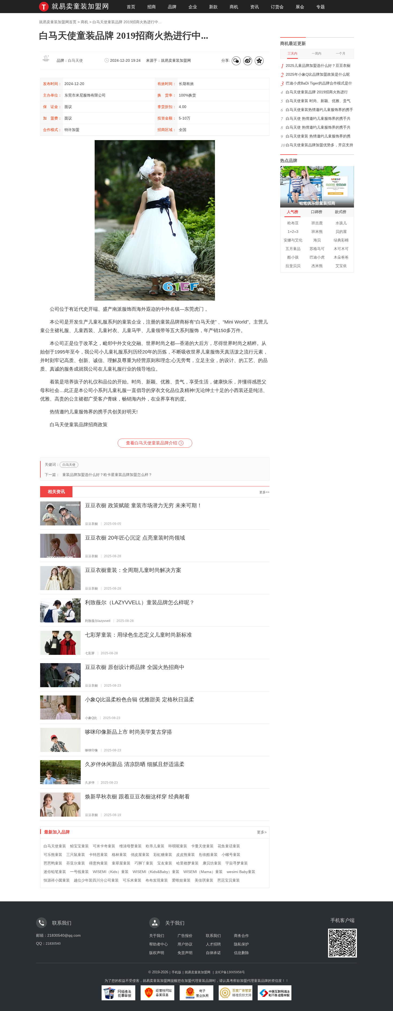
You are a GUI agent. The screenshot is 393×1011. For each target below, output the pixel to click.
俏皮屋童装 (140, 854)
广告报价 (185, 935)
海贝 (317, 240)
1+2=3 (293, 231)
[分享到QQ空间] (259, 61)
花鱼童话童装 (229, 846)
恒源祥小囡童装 (57, 880)
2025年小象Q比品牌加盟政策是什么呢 (318, 74)
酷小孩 (293, 257)
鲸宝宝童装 (79, 846)
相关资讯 (56, 491)
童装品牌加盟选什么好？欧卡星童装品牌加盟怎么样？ (107, 474)
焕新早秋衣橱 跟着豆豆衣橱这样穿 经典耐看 (137, 796)
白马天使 (75, 60)
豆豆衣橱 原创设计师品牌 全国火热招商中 (134, 667)
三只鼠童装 (75, 854)
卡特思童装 (98, 854)
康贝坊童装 (212, 863)
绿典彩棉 (341, 240)
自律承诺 (213, 953)
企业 (192, 7)
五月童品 (293, 249)
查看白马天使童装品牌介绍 (151, 443)
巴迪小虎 (317, 257)
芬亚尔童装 (75, 863)
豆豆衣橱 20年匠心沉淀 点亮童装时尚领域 (135, 538)
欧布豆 (293, 223)
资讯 (254, 7)
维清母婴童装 (130, 846)
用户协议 (185, 944)
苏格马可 (317, 249)
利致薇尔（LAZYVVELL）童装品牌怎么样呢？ (140, 602)
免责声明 (185, 953)
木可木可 (341, 249)
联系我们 (213, 935)
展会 (300, 7)
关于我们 (156, 935)
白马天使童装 (55, 846)
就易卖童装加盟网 (80, 6)
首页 (131, 7)
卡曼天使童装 (202, 846)
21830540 (53, 943)
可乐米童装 (132, 880)
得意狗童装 (98, 863)
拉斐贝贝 (293, 266)
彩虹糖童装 (162, 854)
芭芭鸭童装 (53, 863)
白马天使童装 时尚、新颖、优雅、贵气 (318, 101)
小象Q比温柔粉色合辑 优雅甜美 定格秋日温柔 (139, 699)
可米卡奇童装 (104, 846)
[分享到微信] (236, 61)
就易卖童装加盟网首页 (57, 22)
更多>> (264, 492)
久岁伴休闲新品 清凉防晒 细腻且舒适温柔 (134, 764)
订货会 (277, 7)
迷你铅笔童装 (55, 872)
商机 (234, 7)
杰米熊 (317, 266)
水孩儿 (341, 223)
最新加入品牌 (57, 832)
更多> (262, 832)
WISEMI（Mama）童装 (203, 872)
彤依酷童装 (208, 854)
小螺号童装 (231, 854)
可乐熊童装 (53, 854)
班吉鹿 (317, 223)
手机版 (176, 972)
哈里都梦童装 (187, 863)
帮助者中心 (158, 944)
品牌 (172, 7)
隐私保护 (241, 944)
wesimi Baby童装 (241, 872)
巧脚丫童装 (143, 863)
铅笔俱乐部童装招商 (317, 203)
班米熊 (317, 231)
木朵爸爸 (341, 257)
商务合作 (241, 935)
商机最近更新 (293, 43)
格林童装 (119, 854)
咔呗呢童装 (177, 846)
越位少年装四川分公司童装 (96, 880)
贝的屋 (341, 231)
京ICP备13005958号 (230, 972)
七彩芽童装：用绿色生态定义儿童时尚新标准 (138, 635)
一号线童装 (79, 872)
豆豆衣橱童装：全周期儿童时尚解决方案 (133, 570)
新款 (213, 7)
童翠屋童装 (121, 863)
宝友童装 (164, 863)
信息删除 (241, 953)
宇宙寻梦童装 (236, 863)
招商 (151, 7)
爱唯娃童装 (181, 880)
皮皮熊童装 (185, 854)
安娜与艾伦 (293, 240)
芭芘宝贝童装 (228, 880)
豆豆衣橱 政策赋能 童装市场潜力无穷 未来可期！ (143, 505)
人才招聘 (213, 944)
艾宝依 (341, 266)
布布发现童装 (156, 880)
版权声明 (156, 953)
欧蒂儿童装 (155, 846)
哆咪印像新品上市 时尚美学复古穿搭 (128, 732)
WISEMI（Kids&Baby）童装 (156, 872)
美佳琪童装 (204, 880)
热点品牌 (288, 160)
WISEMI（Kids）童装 (111, 872)
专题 (320, 7)
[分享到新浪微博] (248, 61)
